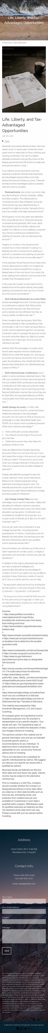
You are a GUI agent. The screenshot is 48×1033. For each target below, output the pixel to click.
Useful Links (37, 55)
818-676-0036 (27, 875)
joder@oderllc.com (27, 884)
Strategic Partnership (14, 43)
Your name (16, 897)
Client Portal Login (12, 79)
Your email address (20, 907)
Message (15, 927)
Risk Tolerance (35, 79)
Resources (8, 49)
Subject (15, 917)
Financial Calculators (14, 55)
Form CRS (7, 67)
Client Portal (9, 73)
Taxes (7, 141)
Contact (7, 85)
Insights (6, 61)
